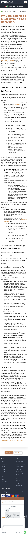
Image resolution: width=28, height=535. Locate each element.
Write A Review (4, 483)
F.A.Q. (2, 479)
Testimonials (4, 481)
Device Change (4, 468)
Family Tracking (4, 469)
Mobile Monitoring (19, 469)
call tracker (18, 104)
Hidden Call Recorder (19, 463)
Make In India (4, 478)
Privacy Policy (18, 482)
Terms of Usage (18, 485)
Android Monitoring (19, 461)
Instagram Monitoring (19, 468)
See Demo (18, 453)
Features (3, 471)
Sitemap (3, 484)
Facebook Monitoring (19, 466)
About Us (3, 461)
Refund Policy (18, 483)
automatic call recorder (10, 339)
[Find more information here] (12, 515)
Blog (2, 476)
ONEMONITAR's (5, 440)
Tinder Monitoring (19, 473)
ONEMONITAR (11, 394)
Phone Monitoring (19, 471)
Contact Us (3, 466)
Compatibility (4, 464)
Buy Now (3, 463)
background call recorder (7, 60)
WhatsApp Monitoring (19, 474)
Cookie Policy (18, 480)
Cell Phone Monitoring (20, 464)
